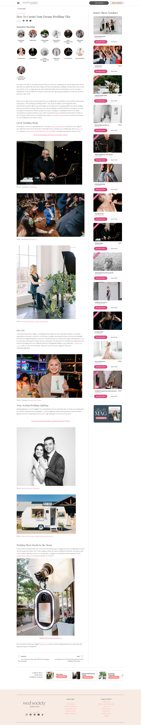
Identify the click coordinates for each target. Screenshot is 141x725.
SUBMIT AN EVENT (70, 711)
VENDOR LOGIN (106, 713)
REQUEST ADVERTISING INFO (106, 704)
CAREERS (106, 716)
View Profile (114, 41)
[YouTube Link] (39, 714)
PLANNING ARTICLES (70, 709)
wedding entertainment (57, 126)
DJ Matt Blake (33, 187)
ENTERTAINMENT (21, 13)
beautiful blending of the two (42, 131)
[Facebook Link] (31, 714)
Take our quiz (43, 644)
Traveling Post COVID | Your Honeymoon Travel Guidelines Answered (69, 660)
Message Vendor (100, 41)
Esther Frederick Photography (44, 536)
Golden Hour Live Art (35, 400)
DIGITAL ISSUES (106, 709)
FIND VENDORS (99, 3)
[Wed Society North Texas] (30, 3)
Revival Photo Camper (28, 536)
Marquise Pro (33, 239)
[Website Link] (34, 708)
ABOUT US (106, 706)
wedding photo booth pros (25, 556)
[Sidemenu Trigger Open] (18, 3)
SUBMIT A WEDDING (117, 3)
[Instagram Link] (27, 714)
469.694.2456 (106, 701)
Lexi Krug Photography (41, 321)
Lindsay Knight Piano (28, 321)
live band (27, 131)
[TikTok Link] (43, 714)
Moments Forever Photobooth (30, 488)
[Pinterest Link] (35, 714)
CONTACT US (106, 711)
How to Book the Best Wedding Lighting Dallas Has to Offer (50, 421)
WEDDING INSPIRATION (70, 706)
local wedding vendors (58, 115)
